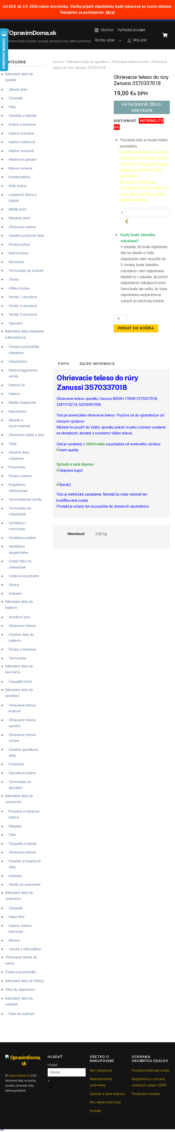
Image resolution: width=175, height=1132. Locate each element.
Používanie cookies (146, 1094)
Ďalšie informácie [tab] (97, 364)
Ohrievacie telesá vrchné (130, 62)
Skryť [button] (110, 12)
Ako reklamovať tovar (105, 1102)
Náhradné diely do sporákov (87, 62)
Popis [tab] (63, 364)
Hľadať (52, 1065)
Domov (58, 62)
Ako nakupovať (101, 1070)
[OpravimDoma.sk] (30, 32)
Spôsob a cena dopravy (107, 1094)
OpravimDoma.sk (18, 1075)
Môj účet (139, 40)
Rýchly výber (105, 40)
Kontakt (95, 1111)
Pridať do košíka (136, 328)
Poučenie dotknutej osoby (150, 1070)
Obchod (106, 30)
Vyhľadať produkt (131, 30)
